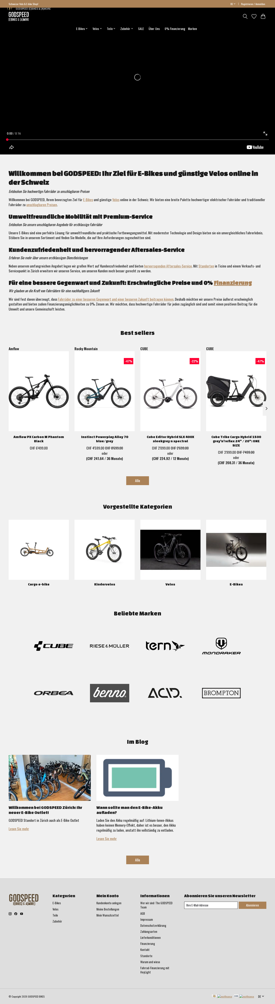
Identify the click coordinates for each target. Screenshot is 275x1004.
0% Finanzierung (175, 28)
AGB (142, 913)
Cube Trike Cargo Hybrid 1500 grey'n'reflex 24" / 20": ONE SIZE (236, 441)
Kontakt (145, 949)
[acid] (165, 694)
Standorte (146, 956)
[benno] (109, 694)
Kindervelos (104, 584)
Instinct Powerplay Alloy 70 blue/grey (104, 439)
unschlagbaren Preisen (41, 204)
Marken (192, 28)
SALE (141, 28)
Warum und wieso (150, 962)
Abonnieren (252, 905)
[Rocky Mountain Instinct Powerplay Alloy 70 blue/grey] (104, 391)
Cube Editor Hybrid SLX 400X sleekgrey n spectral (170, 439)
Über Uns (154, 28)
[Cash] (222, 996)
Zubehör (57, 921)
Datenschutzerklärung (153, 925)
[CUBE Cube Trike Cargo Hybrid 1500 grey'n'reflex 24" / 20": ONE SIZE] (236, 391)
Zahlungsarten (148, 931)
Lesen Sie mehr (19, 828)
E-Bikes (88, 199)
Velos (115, 199)
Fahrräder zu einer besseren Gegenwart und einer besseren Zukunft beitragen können (116, 299)
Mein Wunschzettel (107, 915)
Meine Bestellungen (107, 909)
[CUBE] (54, 646)
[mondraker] (221, 646)
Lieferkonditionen (150, 937)
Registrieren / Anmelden (253, 4)
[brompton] (221, 694)
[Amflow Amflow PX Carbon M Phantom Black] (39, 391)
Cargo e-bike (39, 584)
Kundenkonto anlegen (108, 903)
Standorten (206, 265)
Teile (55, 915)
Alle (137, 480)
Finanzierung (233, 282)
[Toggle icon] (245, 16)
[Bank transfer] (244, 996)
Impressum (146, 919)
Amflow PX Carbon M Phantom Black (38, 439)
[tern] (165, 646)
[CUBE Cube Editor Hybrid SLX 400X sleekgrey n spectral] (170, 391)
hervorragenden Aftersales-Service (168, 265)
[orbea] (54, 694)
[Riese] (109, 646)
